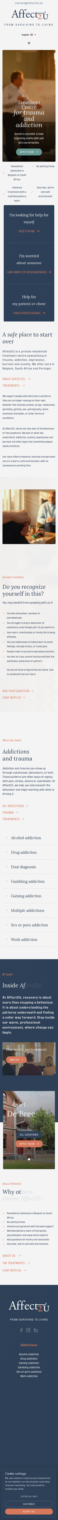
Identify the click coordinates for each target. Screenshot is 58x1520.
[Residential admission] (29, 1440)
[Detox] (29, 1463)
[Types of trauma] (29, 1406)
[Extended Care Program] (29, 1454)
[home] (29, 12)
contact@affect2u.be (29, 3)
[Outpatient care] (29, 1458)
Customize (29, 1504)
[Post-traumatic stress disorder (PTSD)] (29, 1424)
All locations (29, 1134)
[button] (29, 34)
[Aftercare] (29, 1450)
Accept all (29, 1511)
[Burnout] (29, 1416)
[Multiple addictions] (29, 1380)
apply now (27, 151)
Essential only (29, 1496)
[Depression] (29, 1420)
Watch (14, 1059)
